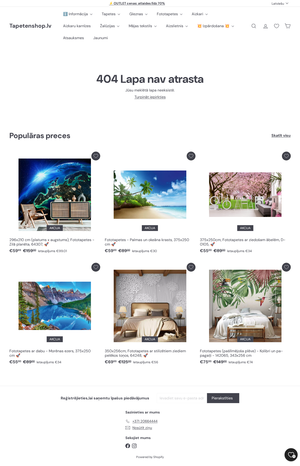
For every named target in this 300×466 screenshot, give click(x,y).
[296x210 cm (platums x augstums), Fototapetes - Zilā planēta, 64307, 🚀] (54, 203)
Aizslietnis (175, 25)
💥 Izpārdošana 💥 (213, 25)
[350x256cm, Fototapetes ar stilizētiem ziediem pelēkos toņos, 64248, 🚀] (150, 315)
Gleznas (136, 13)
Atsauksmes (73, 37)
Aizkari (198, 13)
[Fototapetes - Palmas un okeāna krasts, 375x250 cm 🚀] (150, 203)
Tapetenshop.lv (30, 26)
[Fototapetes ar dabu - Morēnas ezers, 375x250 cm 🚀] (54, 315)
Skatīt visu (281, 135)
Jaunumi (100, 37)
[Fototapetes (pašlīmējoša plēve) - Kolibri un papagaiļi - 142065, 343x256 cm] (245, 315)
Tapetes (109, 13)
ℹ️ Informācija (76, 13)
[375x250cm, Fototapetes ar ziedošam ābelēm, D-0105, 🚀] (245, 203)
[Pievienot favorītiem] (95, 156)
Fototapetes (168, 13)
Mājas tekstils (141, 25)
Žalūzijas (108, 25)
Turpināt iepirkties (150, 97)
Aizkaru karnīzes (77, 25)
